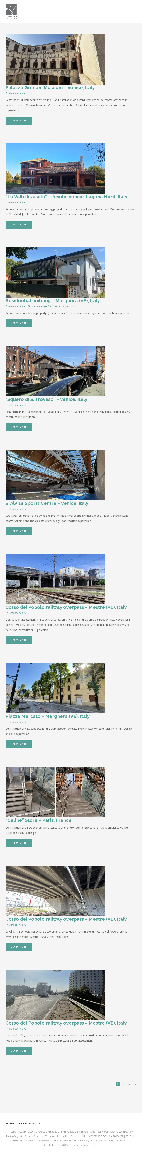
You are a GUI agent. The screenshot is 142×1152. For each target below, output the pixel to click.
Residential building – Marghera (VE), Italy (53, 300)
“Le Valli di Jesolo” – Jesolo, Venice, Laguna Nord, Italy (66, 196)
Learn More (18, 120)
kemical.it (93, 1145)
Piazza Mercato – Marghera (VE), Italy (48, 716)
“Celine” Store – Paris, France (39, 820)
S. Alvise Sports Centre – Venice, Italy (47, 503)
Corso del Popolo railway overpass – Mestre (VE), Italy (66, 607)
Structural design (37, 306)
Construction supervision (62, 306)
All (25, 93)
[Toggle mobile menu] (134, 8)
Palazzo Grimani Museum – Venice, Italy (50, 87)
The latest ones (14, 93)
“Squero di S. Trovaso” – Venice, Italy (46, 399)
